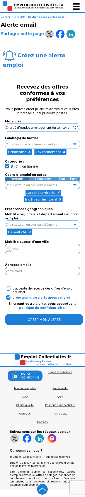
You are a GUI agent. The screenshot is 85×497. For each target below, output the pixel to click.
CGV (60, 396)
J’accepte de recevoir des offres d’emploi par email (43, 290)
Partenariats (60, 388)
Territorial (17, 179)
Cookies (42, 422)
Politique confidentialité (60, 405)
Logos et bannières (60, 372)
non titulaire (29, 166)
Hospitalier (43, 179)
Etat (62, 179)
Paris (73, 179)
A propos (25, 413)
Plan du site (60, 413)
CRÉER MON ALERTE (44, 320)
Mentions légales (25, 388)
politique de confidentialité (42, 308)
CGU (25, 396)
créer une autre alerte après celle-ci (41, 297)
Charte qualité (25, 405)
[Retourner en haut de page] (42, 489)
